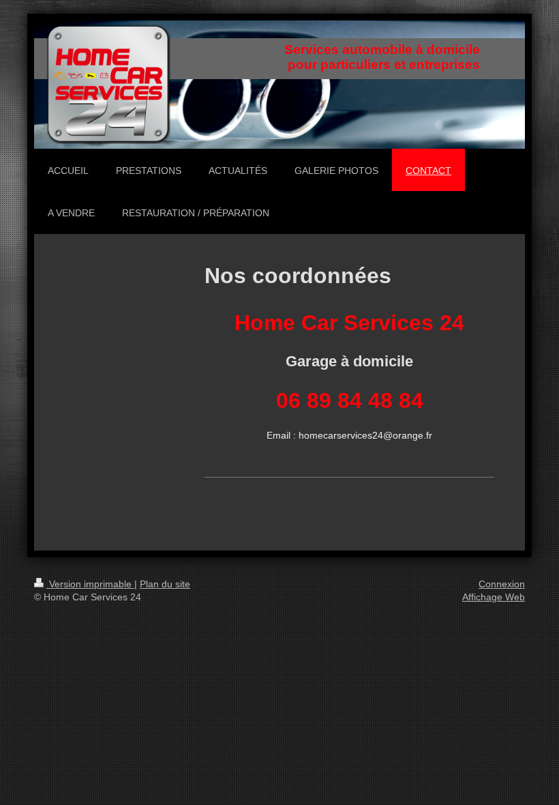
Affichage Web (493, 596)
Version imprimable (90, 584)
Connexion (502, 584)
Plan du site (165, 584)
